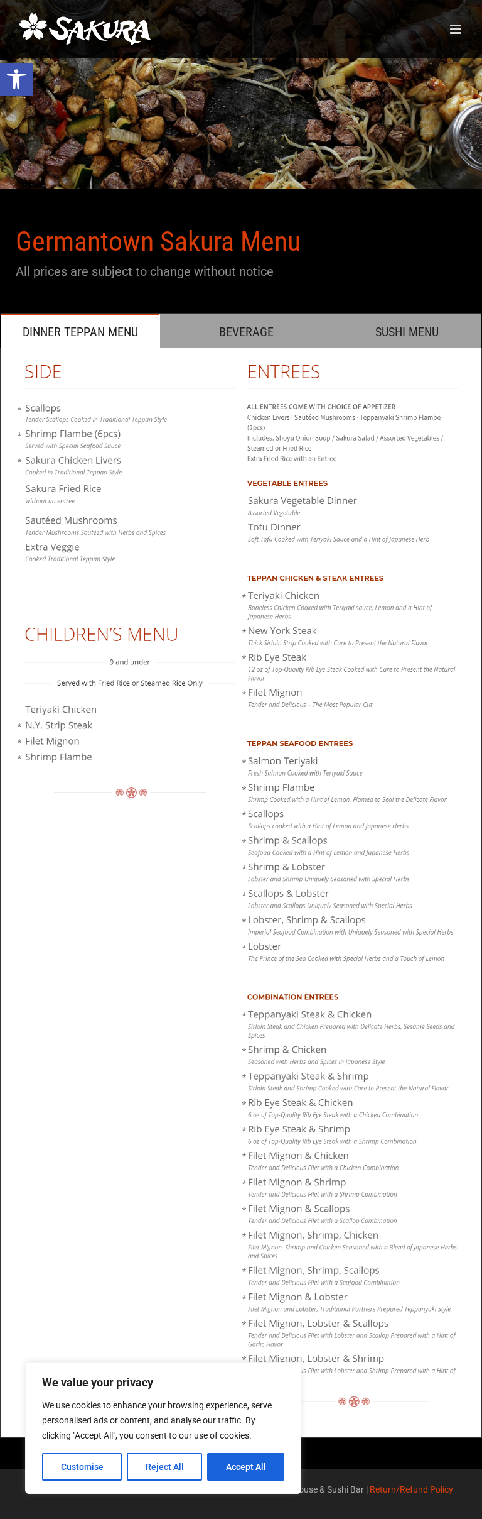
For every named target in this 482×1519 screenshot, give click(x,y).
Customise (82, 1467)
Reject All (165, 1467)
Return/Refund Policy (411, 1489)
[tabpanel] (241, 892)
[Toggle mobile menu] (456, 29)
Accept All (246, 1467)
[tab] (80, 331)
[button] (16, 79)
